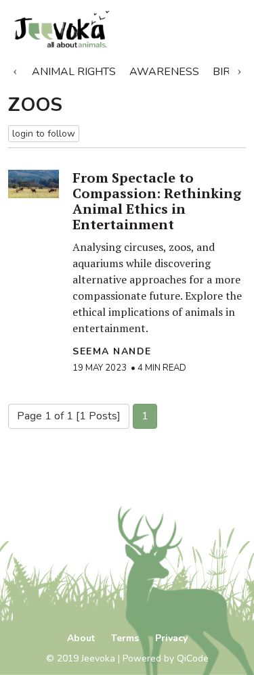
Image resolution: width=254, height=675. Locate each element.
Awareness (164, 71)
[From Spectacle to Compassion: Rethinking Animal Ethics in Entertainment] (33, 184)
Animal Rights (74, 71)
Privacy (171, 638)
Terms (125, 638)
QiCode (193, 658)
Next (239, 69)
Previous (15, 69)
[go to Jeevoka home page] (88, 29)
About (81, 638)
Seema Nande (112, 351)
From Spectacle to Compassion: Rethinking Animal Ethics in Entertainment (156, 200)
